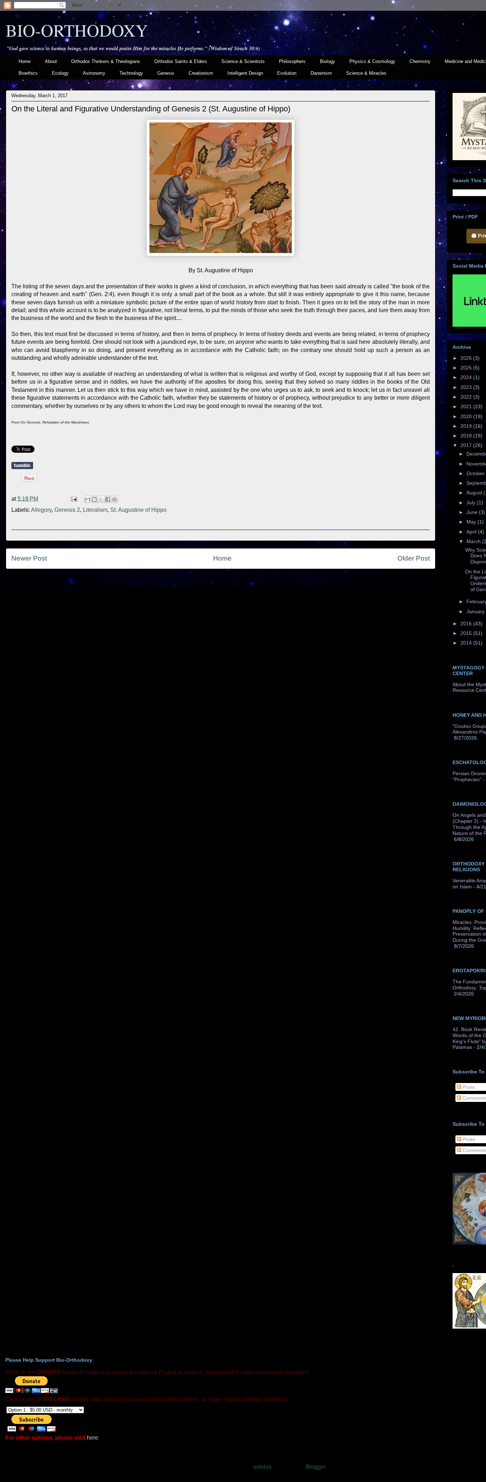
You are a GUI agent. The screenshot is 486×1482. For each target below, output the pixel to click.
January (476, 611)
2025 (466, 367)
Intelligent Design (245, 73)
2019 (466, 426)
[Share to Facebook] (107, 499)
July (471, 502)
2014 (466, 643)
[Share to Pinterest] (114, 499)
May (471, 522)
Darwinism (321, 73)
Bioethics (28, 73)
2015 (466, 633)
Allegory (41, 510)
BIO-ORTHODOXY (77, 30)
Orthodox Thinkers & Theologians (105, 61)
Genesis (165, 73)
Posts (468, 1087)
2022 (466, 397)
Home (25, 61)
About (51, 61)
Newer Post (29, 558)
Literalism (95, 510)
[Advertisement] (220, 641)
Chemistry (420, 61)
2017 (466, 445)
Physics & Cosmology (372, 61)
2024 (466, 377)
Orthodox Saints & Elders (180, 61)
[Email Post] (73, 499)
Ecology (60, 73)
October (476, 473)
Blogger (316, 1467)
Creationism (201, 73)
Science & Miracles (366, 73)
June (472, 512)
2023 (466, 387)
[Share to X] (101, 499)
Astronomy (94, 73)
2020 (466, 416)
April (472, 532)
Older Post (413, 558)
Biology (327, 61)
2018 (466, 435)
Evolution (286, 73)
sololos (262, 1467)
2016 (466, 623)
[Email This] (87, 499)
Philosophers (292, 61)
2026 (466, 358)
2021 (466, 406)
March (474, 541)
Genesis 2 (67, 510)
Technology (131, 73)
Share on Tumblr (22, 465)
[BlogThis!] (94, 499)
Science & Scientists (243, 61)
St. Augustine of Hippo (138, 510)
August (475, 492)
